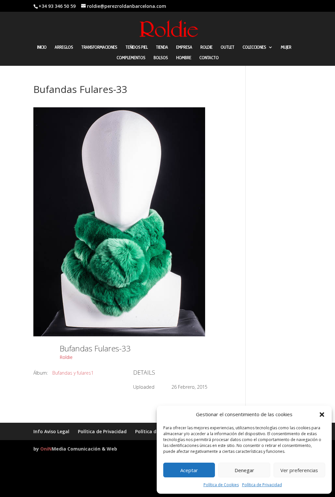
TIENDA (162, 47)
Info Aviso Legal (51, 431)
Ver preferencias (299, 470)
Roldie (66, 357)
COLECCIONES (254, 47)
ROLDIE (206, 47)
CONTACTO (209, 58)
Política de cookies (156, 431)
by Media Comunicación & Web (75, 449)
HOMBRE (183, 58)
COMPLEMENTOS (130, 58)
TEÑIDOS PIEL (136, 47)
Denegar (244, 470)
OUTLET (227, 47)
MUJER (286, 47)
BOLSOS (160, 58)
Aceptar (189, 470)
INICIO (41, 47)
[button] (322, 414)
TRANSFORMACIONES (99, 47)
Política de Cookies (221, 485)
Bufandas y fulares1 (73, 373)
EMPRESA (184, 47)
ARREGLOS (64, 47)
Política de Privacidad (262, 485)
